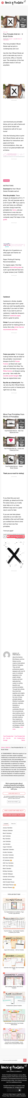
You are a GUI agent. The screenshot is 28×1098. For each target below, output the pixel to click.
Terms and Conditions (15, 1096)
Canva (14, 210)
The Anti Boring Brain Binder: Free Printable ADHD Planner (14, 1024)
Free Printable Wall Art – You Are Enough (8, 738)
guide (5, 219)
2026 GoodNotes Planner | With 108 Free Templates (14, 987)
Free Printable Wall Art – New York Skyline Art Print (14, 431)
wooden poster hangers (11, 376)
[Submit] (24, 1060)
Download (6, 180)
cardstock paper (15, 316)
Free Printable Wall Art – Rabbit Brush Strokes (14, 467)
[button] (2, 2)
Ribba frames (7, 371)
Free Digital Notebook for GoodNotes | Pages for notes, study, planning (14, 912)
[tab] (6, 823)
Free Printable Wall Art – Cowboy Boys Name (19, 738)
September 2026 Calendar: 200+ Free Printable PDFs (14, 968)
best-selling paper (16, 267)
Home (2, 747)
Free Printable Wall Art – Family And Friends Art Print (14, 449)
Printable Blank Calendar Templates (14, 1005)
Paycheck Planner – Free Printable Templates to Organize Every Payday (14, 931)
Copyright (19, 1094)
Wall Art (5, 32)
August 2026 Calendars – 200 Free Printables (14, 949)
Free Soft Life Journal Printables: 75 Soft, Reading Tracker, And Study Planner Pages (14, 1043)
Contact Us (5, 1094)
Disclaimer (23, 1096)
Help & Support (12, 1094)
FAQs (23, 1094)
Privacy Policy (5, 1096)
